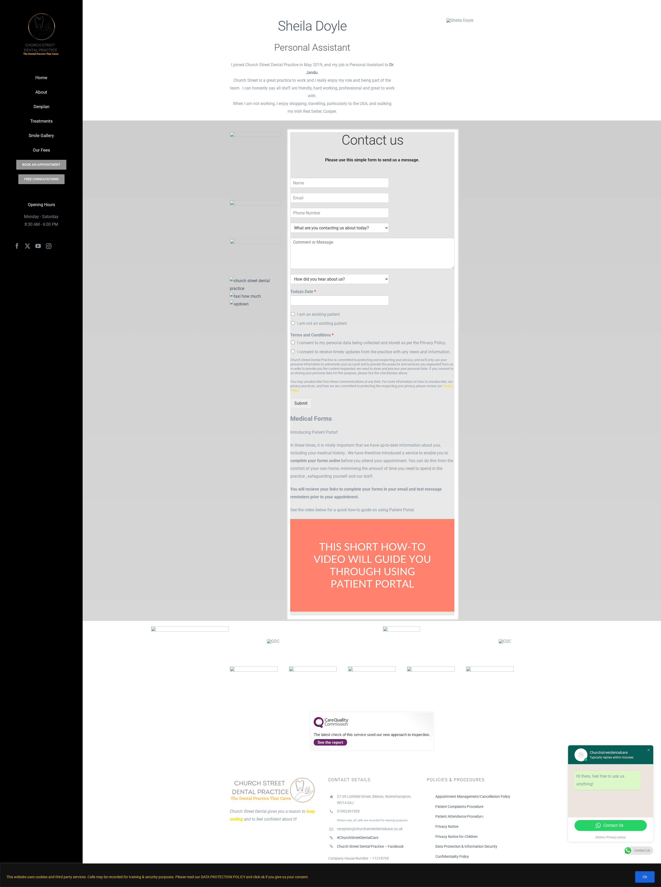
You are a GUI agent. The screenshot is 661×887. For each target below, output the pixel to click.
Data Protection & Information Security (466, 846)
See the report (330, 742)
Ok (645, 877)
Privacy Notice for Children (456, 837)
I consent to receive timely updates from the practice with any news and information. (374, 351)
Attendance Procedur (464, 816)
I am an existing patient (318, 314)
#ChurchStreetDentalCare (357, 838)
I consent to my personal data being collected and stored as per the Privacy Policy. (371, 342)
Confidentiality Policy (452, 856)
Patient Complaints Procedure (459, 807)
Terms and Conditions (312, 335)
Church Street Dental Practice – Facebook (370, 846)
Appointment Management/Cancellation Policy (472, 796)
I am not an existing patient (322, 323)
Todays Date (303, 291)
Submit (301, 403)
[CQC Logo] (331, 727)
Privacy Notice (446, 826)
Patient (441, 816)
